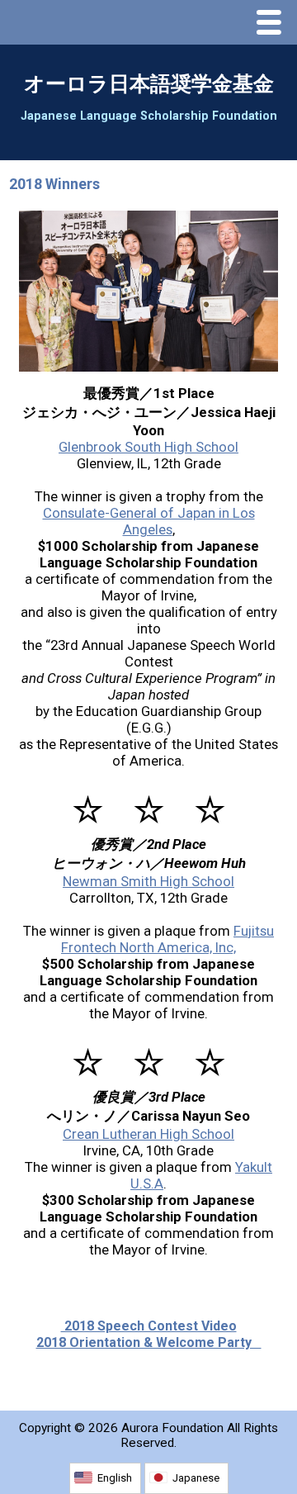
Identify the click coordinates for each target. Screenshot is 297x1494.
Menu (273, 24)
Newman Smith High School (148, 881)
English (114, 1478)
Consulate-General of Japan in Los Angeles (149, 521)
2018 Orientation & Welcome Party (149, 1342)
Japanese (195, 1478)
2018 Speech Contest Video (149, 1326)
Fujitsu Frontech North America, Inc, (167, 939)
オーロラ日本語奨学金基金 (149, 84)
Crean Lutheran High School (148, 1134)
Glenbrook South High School (148, 447)
